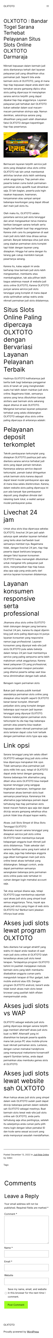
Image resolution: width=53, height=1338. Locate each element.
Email (8, 1261)
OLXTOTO (9, 6)
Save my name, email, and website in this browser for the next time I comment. (27, 1293)
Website (8, 1275)
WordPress (33, 1331)
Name (8, 1247)
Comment (10, 1213)
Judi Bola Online (41, 1154)
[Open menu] (47, 6)
